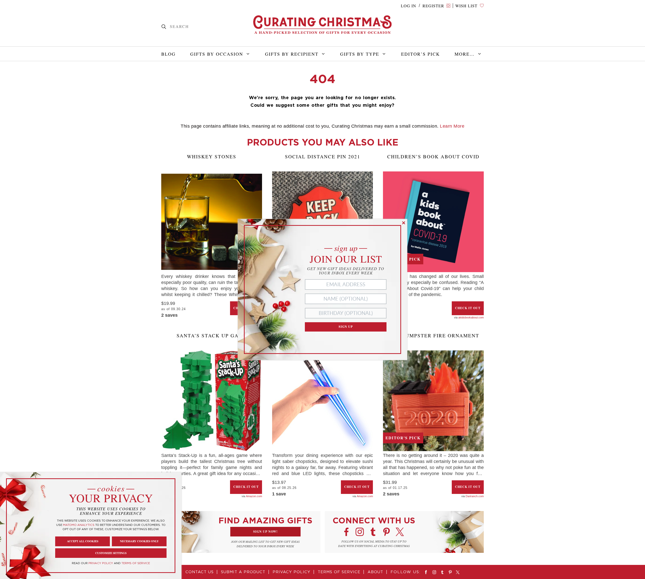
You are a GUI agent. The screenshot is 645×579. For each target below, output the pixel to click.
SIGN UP (346, 326)
